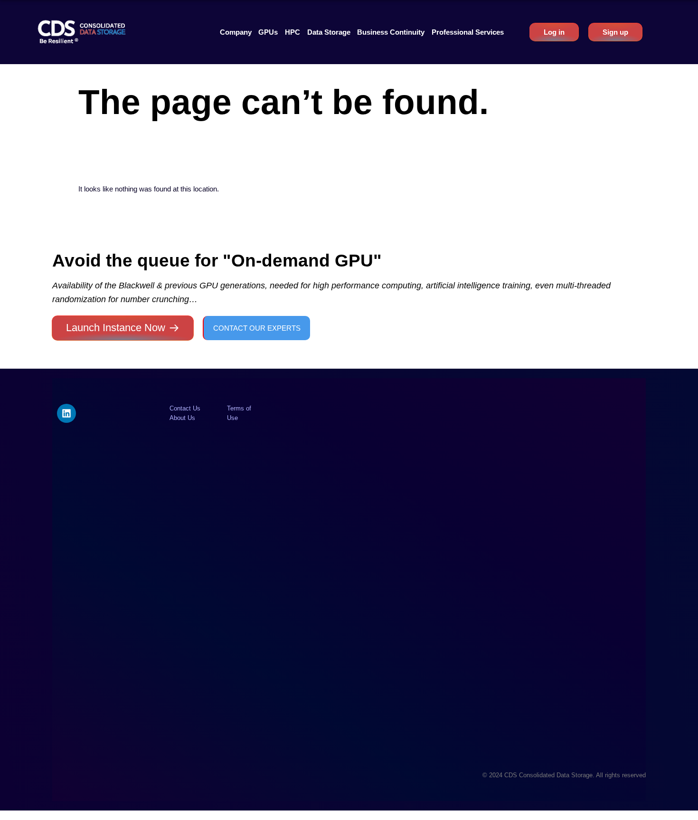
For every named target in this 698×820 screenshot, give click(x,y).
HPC (292, 32)
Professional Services (468, 32)
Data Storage (328, 32)
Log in (554, 32)
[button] (236, 32)
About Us (182, 417)
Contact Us (185, 408)
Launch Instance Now (115, 328)
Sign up (615, 32)
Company (236, 32)
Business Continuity (390, 32)
